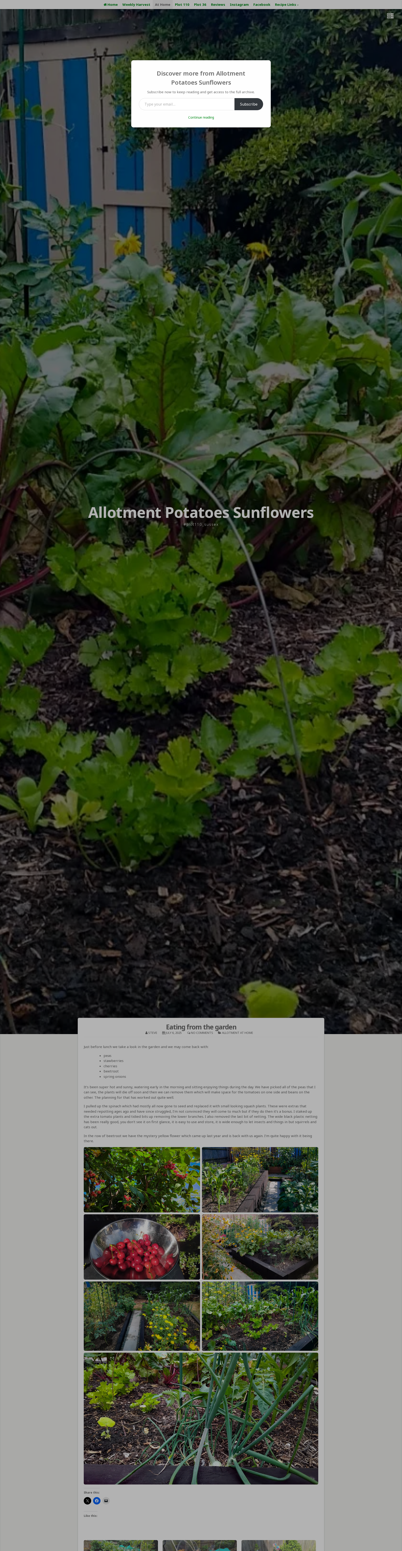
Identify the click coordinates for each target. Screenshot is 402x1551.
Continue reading (201, 117)
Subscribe (249, 104)
